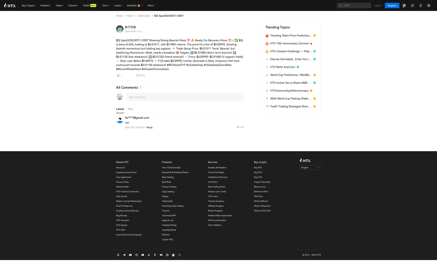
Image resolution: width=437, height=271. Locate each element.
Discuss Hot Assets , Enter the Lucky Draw (291, 59)
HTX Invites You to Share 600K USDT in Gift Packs (291, 82)
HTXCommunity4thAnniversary (289, 90)
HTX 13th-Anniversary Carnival (289, 43)
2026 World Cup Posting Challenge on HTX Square (291, 98)
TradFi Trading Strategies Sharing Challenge (291, 106)
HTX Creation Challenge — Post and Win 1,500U (291, 51)
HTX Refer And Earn (282, 67)
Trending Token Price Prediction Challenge (291, 35)
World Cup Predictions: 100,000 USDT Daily (291, 75)
